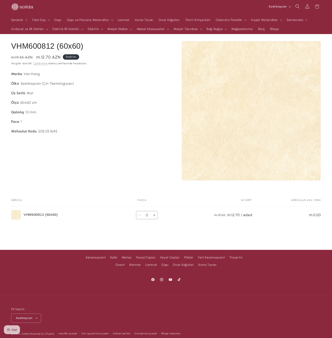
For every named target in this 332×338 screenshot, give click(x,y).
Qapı (165, 265)
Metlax (127, 257)
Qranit (120, 265)
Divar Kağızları (183, 265)
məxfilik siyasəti (68, 333)
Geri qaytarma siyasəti (95, 333)
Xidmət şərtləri (121, 333)
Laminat (151, 265)
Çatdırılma (40, 63)
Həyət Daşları (170, 257)
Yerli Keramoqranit (211, 257)
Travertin (236, 257)
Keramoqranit (96, 257)
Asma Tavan (207, 265)
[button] (18, 20)
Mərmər (135, 265)
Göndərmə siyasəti (145, 333)
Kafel (113, 257)
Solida (25, 333)
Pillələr (189, 257)
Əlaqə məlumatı (170, 333)
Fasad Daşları (146, 257)
